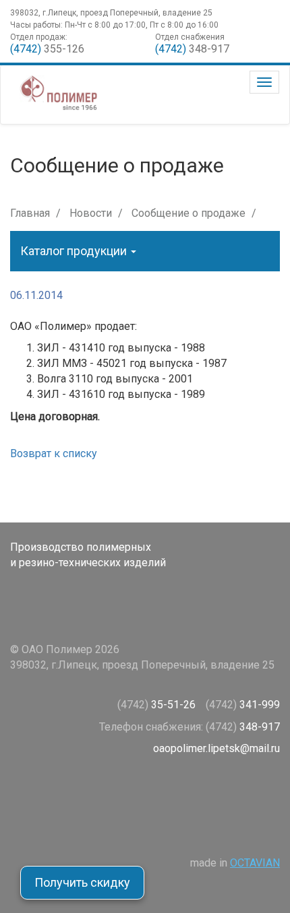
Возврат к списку (53, 453)
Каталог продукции (74, 251)
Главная (30, 213)
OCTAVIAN (255, 862)
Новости (90, 213)
